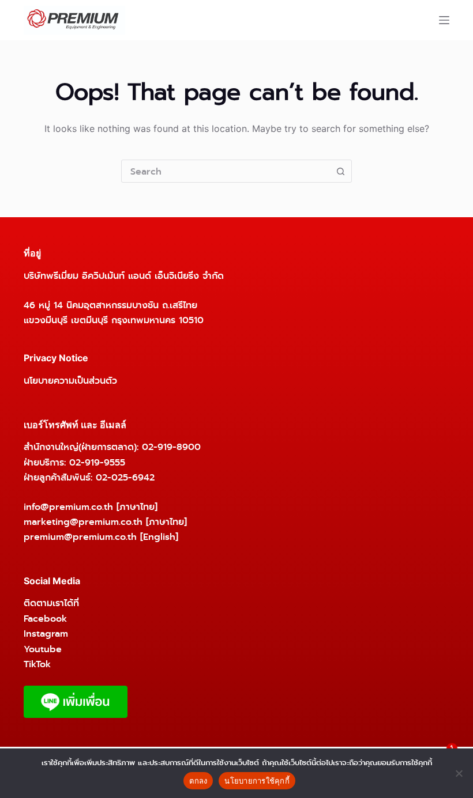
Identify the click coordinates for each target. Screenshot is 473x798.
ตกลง (198, 780)
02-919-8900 (171, 446)
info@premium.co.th (68, 506)
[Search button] (340, 171)
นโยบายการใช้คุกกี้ (257, 780)
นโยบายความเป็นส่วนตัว (70, 380)
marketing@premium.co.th (83, 521)
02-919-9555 (97, 462)
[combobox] (225, 171)
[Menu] (444, 20)
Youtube (43, 649)
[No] (458, 773)
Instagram (46, 633)
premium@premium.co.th (80, 536)
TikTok (37, 664)
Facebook (45, 618)
